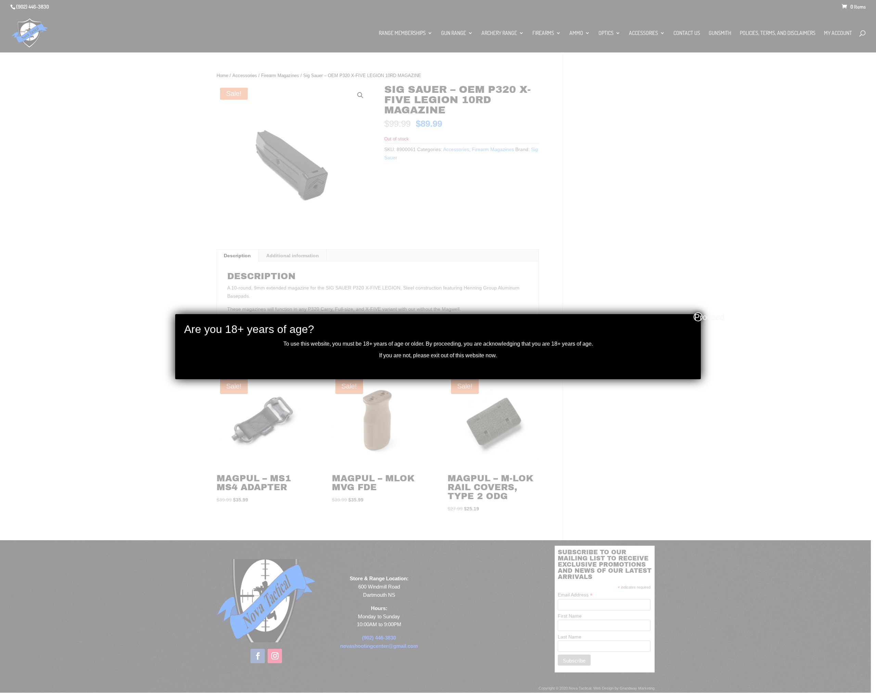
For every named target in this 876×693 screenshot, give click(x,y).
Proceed (698, 316)
